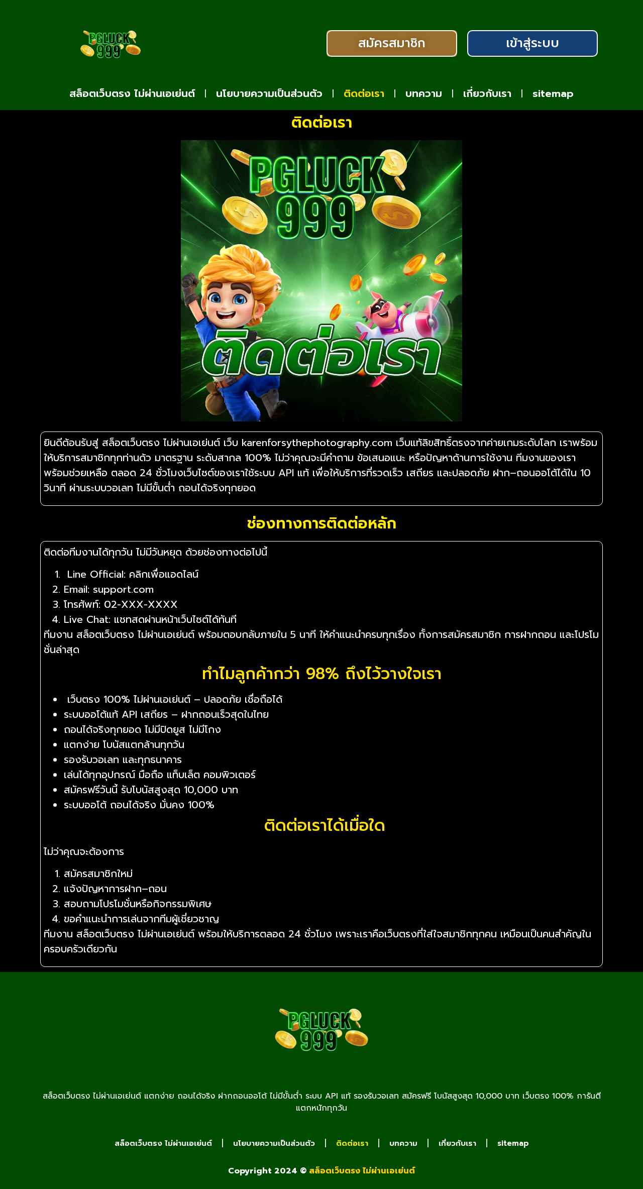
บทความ (423, 93)
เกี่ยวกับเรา (487, 93)
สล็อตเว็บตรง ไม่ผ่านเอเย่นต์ (132, 93)
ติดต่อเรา (364, 93)
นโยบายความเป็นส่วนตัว (269, 93)
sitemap (553, 93)
